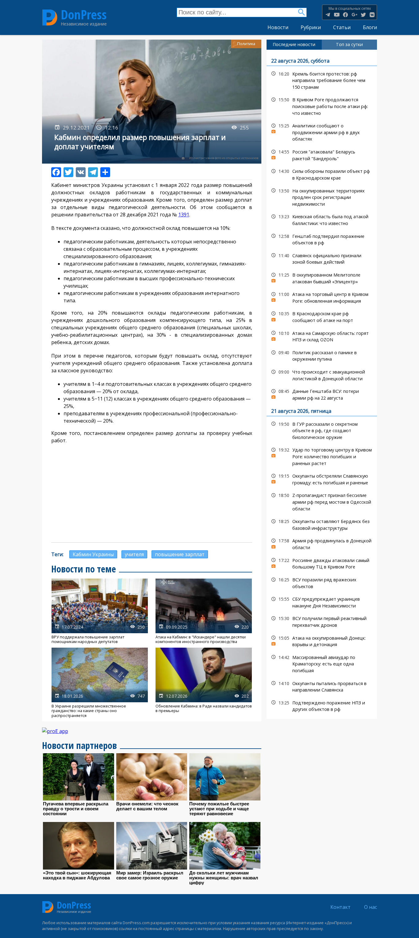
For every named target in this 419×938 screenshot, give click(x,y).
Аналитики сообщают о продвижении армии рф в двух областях (322, 131)
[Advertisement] (151, 493)
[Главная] (50, 17)
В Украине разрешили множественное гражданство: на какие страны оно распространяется (99, 682)
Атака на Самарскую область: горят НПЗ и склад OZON (322, 336)
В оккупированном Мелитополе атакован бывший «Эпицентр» (322, 277)
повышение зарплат (180, 554)
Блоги (370, 27)
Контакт (340, 907)
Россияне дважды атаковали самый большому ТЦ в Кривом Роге (322, 563)
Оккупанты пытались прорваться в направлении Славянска (322, 686)
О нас (370, 907)
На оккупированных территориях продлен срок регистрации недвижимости (322, 196)
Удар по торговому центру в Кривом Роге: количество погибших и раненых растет (322, 456)
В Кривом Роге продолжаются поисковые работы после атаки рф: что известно (322, 105)
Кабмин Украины (93, 554)
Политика (246, 43)
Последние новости (294, 44)
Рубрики (311, 27)
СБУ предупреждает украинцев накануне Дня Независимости (322, 601)
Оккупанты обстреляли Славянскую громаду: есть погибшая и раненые (322, 478)
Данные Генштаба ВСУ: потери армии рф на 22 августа (322, 394)
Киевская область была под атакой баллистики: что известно (322, 219)
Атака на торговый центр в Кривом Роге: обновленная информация (322, 297)
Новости (277, 27)
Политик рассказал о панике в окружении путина (322, 355)
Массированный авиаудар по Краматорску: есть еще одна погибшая (322, 663)
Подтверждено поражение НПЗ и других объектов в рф (322, 705)
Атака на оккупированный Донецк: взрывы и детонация (322, 640)
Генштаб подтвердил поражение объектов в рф (322, 239)
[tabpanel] (322, 384)
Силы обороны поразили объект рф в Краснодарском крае (322, 174)
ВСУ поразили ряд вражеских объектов (322, 582)
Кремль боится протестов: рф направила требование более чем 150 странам (322, 80)
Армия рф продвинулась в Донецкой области (322, 543)
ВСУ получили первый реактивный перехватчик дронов (322, 621)
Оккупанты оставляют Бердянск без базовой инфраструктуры (322, 524)
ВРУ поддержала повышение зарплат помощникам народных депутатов (99, 611)
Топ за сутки (349, 44)
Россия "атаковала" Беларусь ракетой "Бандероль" (322, 154)
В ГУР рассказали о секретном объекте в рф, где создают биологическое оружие (322, 430)
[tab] (294, 44)
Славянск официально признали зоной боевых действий (322, 258)
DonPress (84, 14)
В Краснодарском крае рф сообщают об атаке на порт (322, 316)
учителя (134, 554)
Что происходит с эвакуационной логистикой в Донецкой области (322, 374)
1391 (183, 214)
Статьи (342, 27)
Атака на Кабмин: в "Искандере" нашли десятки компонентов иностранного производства (203, 611)
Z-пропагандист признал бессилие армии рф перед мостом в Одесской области (322, 501)
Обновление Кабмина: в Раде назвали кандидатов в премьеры (203, 682)
